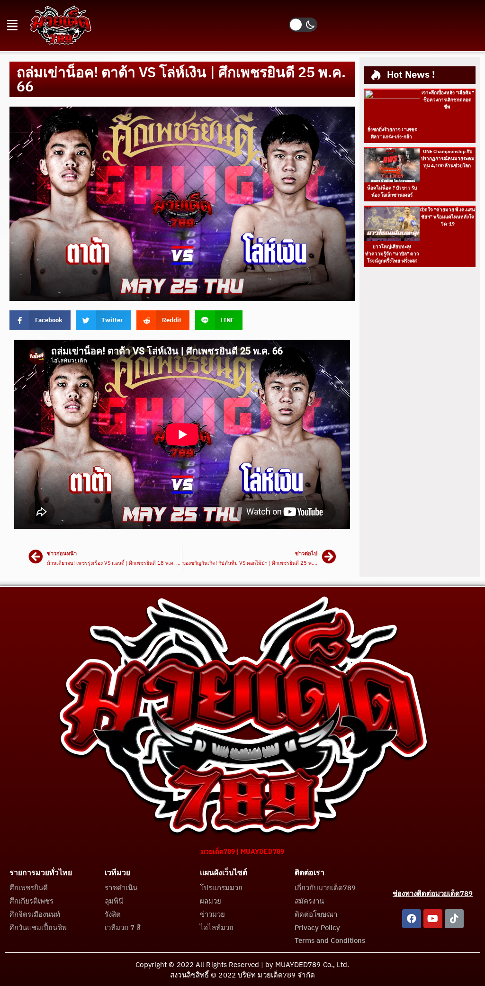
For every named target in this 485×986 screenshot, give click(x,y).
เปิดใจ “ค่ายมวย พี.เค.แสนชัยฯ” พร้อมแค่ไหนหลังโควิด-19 (447, 217)
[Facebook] (411, 918)
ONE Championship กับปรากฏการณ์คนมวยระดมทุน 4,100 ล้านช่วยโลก (448, 159)
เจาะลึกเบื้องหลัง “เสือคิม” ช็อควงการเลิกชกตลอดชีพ (448, 100)
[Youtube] (432, 918)
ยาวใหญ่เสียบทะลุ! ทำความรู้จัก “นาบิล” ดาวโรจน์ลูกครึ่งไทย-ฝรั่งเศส (392, 254)
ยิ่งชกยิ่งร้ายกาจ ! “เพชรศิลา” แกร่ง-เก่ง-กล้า (392, 133)
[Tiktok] (454, 918)
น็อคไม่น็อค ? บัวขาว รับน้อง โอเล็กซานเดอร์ (392, 191)
